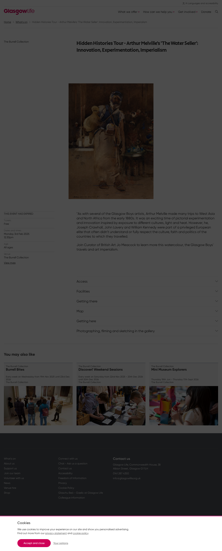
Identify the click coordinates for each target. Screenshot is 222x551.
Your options (60, 543)
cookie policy (80, 533)
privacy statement (56, 533)
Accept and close (34, 543)
